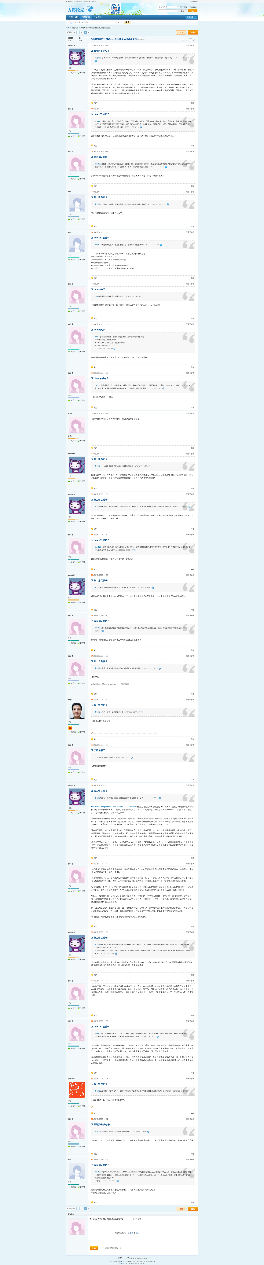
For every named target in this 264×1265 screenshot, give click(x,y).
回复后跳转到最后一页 (112, 1248)
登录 (182, 11)
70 (92, 981)
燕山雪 (70, 109)
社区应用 (69, 1)
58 (92, 413)
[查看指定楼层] (194, 40)
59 (92, 454)
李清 (70, 700)
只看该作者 (190, 45)
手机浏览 (130, 1258)
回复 (181, 32)
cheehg (98, 385)
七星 (70, 68)
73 (92, 1119)
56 (92, 324)
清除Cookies (142, 1258)
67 (92, 785)
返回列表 (71, 32)
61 (92, 535)
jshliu (70, 413)
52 (92, 151)
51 (92, 109)
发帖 (193, 32)
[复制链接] (141, 39)
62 (92, 575)
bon (69, 192)
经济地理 (75, 28)
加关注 (73, 73)
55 (92, 284)
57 (92, 373)
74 (92, 1159)
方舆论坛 (86, 17)
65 (92, 700)
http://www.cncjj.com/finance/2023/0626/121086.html (114, 807)
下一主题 (186, 40)
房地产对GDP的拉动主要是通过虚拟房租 (96, 28)
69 (92, 932)
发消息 (82, 73)
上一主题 (183, 40)
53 (92, 192)
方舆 (67, 28)
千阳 (70, 131)
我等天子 (98, 58)
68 (92, 864)
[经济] (94, 39)
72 (92, 1079)
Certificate (129, 1261)
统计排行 (95, 1)
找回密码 (193, 7)
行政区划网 (78, 1)
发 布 (94, 1248)
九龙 (70, 436)
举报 (192, 103)
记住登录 (183, 7)
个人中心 (98, 17)
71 (92, 1021)
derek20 (71, 45)
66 (92, 745)
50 (92, 45)
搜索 (127, 22)
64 (92, 656)
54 (92, 232)
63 (92, 615)
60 (92, 494)
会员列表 (87, 1)
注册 (193, 11)
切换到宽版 (194, 1)
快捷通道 (190, 17)
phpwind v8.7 (121, 1261)
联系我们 (121, 1258)
